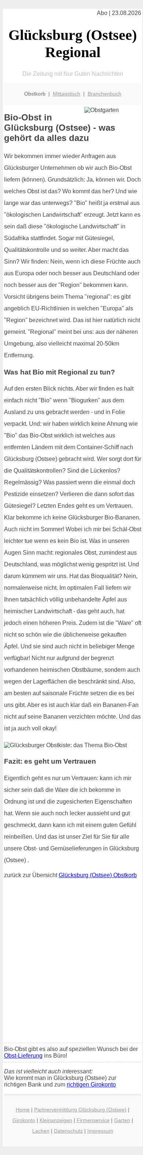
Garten (122, 1120)
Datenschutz (68, 1131)
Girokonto (23, 1120)
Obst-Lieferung (23, 1055)
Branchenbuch (104, 94)
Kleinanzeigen (56, 1120)
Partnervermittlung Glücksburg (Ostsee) (80, 1110)
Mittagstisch (66, 94)
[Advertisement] (71, 962)
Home (23, 1110)
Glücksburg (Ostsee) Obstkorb (98, 875)
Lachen (41, 1131)
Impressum (100, 1131)
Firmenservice (93, 1120)
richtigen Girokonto (91, 1084)
